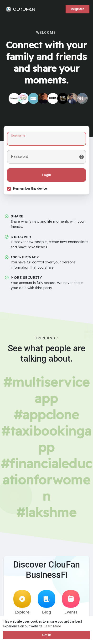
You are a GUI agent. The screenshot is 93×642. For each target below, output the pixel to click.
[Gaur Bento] (62, 98)
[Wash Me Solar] (33, 98)
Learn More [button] (52, 626)
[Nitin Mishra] (43, 98)
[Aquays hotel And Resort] (23, 98)
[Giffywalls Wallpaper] (14, 98)
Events (70, 612)
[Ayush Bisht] (72, 98)
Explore (22, 612)
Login (46, 175)
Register (77, 9)
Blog (46, 612)
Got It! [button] (46, 635)
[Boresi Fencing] (82, 98)
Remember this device (30, 188)
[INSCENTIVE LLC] (52, 98)
